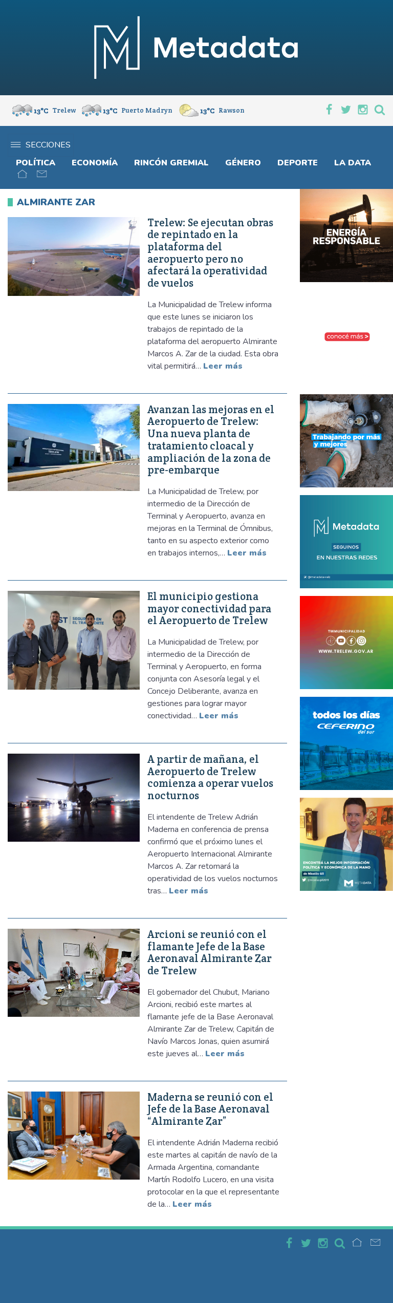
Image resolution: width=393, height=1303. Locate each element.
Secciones (48, 145)
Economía (95, 162)
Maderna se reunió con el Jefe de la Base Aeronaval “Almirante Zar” (210, 1109)
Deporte (297, 162)
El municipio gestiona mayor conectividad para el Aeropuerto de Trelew (209, 608)
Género (243, 162)
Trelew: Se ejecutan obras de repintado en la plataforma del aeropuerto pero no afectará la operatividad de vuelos (210, 253)
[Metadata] (196, 47)
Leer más (223, 366)
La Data (352, 162)
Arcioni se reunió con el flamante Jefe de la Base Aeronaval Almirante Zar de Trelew (209, 952)
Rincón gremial (171, 162)
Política (35, 162)
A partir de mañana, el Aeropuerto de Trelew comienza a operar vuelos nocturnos (210, 777)
